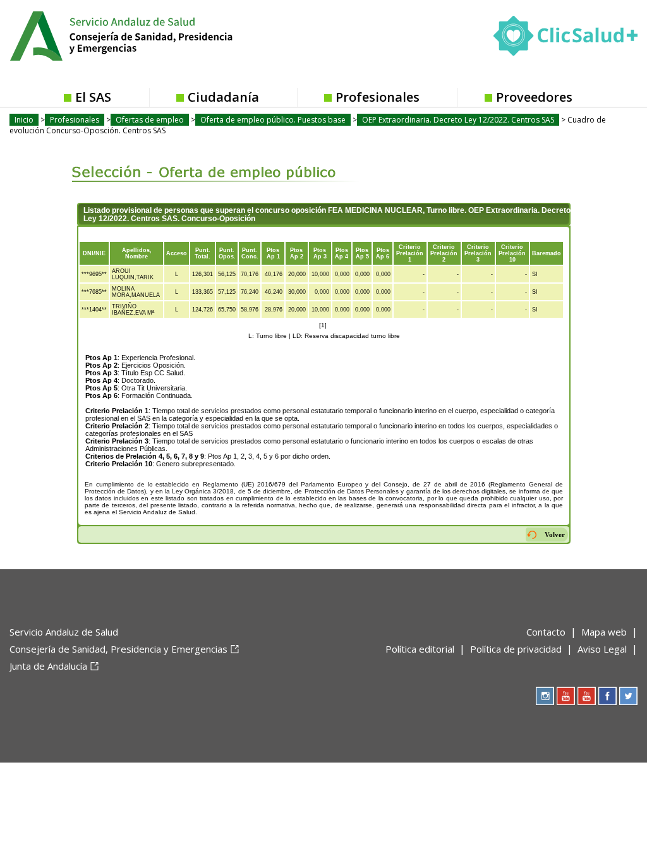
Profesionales (378, 97)
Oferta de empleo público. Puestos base (273, 119)
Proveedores (534, 97)
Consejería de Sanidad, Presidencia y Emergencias (118, 649)
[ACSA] (10, 686)
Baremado (546, 253)
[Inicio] (152, 34)
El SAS (93, 97)
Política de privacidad (516, 649)
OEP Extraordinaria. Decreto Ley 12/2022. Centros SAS (458, 119)
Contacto (545, 631)
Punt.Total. (202, 253)
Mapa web (604, 631)
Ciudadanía (223, 97)
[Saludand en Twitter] (628, 696)
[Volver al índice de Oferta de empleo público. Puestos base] (205, 163)
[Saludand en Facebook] (607, 696)
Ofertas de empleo (150, 119)
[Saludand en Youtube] (586, 696)
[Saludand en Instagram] (545, 696)
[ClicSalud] (565, 38)
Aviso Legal (602, 649)
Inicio (24, 119)
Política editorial (419, 649)
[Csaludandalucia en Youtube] (566, 696)
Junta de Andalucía (48, 666)
